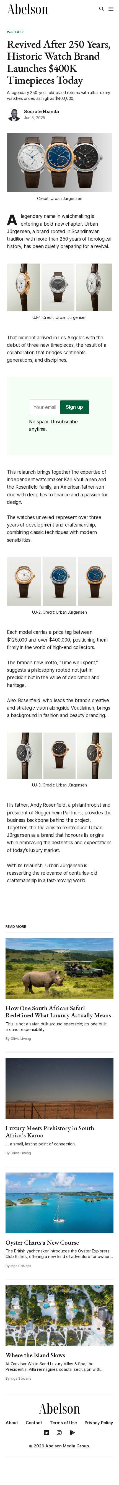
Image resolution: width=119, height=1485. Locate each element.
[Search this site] (101, 8)
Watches (16, 32)
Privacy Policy (99, 1422)
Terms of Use (63, 1422)
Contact (34, 1422)
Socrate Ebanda (41, 111)
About (12, 1422)
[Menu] (111, 8)
